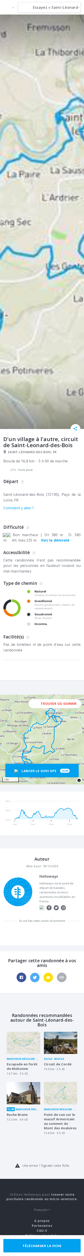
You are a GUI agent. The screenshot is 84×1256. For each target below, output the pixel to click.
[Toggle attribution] (79, 780)
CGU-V (42, 1230)
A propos (42, 1221)
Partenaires (42, 1225)
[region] (42, 739)
